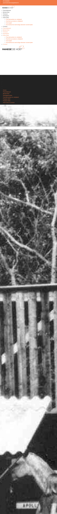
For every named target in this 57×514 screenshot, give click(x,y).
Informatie (6, 17)
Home (4, 76)
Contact (5, 26)
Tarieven (5, 14)
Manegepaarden (7, 81)
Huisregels (9, 23)
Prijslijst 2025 (6, 84)
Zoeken (2, 123)
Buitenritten (6, 12)
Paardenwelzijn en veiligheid (14, 19)
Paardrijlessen (7, 10)
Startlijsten (6, 15)
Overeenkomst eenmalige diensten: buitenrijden (19, 24)
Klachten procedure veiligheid (14, 21)
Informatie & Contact (9, 88)
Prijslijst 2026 (6, 86)
